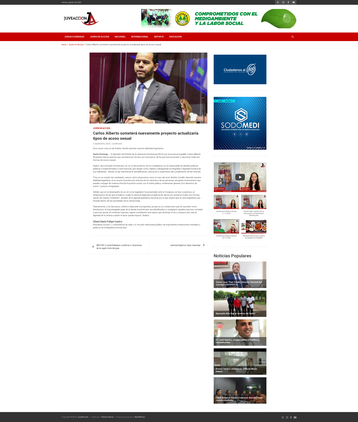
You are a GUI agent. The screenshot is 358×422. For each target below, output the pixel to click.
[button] (226, 206)
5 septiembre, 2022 (101, 144)
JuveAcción (117, 144)
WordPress (140, 417)
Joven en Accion (99, 36)
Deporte (159, 36)
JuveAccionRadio (74, 36)
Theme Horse (107, 417)
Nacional (120, 36)
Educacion (175, 36)
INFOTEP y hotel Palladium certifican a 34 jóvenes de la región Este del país (119, 246)
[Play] (240, 177)
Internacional (140, 36)
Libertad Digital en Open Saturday (185, 245)
